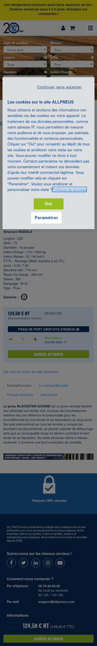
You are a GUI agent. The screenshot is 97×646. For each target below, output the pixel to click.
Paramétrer (46, 218)
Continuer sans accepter (59, 87)
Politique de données (69, 189)
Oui (48, 204)
